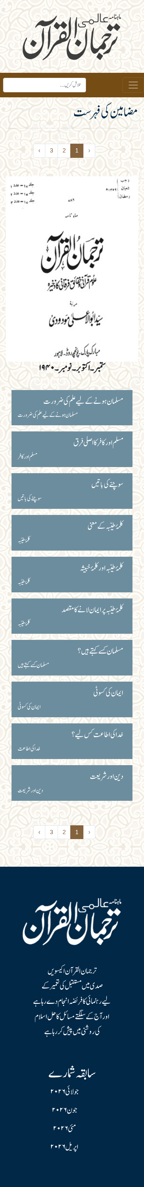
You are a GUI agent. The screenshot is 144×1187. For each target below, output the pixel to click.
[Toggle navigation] (133, 85)
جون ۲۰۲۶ (64, 1110)
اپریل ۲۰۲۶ (64, 1147)
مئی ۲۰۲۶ (64, 1128)
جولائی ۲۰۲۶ (64, 1091)
